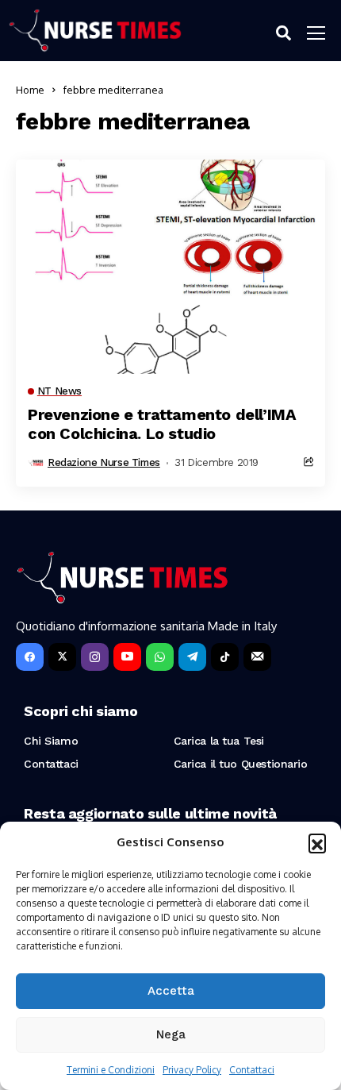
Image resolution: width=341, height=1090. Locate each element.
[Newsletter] (257, 657)
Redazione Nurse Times (104, 462)
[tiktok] (225, 657)
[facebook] (30, 657)
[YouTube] (127, 657)
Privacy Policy (192, 1070)
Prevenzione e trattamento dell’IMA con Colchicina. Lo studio (162, 424)
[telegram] (192, 657)
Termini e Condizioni (111, 1070)
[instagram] (95, 657)
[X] (62, 657)
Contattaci (251, 1070)
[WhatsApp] (160, 657)
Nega (171, 1034)
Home (30, 89)
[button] (317, 842)
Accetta (171, 991)
